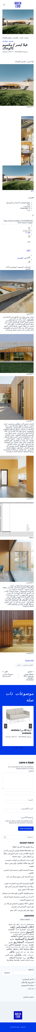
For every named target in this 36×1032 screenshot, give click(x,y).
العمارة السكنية (28, 665)
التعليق (31, 771)
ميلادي (30, 957)
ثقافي (32, 947)
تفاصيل (6, 945)
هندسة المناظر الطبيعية (27, 960)
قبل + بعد (26, 952)
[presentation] (18, 716)
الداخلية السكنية (14, 932)
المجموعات (29, 942)
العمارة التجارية (17, 934)
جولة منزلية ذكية (27, 949)
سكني (9, 949)
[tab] (20, 747)
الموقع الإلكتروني (27, 817)
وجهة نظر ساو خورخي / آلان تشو (22, 910)
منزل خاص (9, 955)
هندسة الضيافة (15, 958)
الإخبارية (23, 929)
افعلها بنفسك (30, 929)
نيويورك (24, 957)
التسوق (30, 932)
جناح (23, 947)
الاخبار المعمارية (28, 979)
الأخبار (21, 38)
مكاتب (24, 955)
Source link (29, 660)
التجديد (11, 929)
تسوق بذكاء (25, 945)
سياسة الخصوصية (27, 985)
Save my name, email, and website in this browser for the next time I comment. (19, 822)
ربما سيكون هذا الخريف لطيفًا (23, 847)
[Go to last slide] (30, 726)
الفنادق (12, 939)
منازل (19, 665)
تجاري (10, 942)
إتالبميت (20, 258)
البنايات (17, 929)
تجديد (31, 945)
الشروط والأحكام (27, 982)
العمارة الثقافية (17, 936)
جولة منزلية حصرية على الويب (13, 947)
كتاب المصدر (19, 952)
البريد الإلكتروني (26, 809)
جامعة (27, 947)
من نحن (31, 988)
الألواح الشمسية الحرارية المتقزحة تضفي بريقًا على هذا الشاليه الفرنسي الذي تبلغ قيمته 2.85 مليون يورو (19, 886)
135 (29, 232)
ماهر (11, 951)
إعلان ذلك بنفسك (13, 924)
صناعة (32, 952)
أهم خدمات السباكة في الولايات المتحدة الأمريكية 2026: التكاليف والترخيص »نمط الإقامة (19, 863)
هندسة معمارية (13, 960)
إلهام (12, 927)
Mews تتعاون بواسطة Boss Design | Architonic (29, 676)
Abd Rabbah (19, 51)
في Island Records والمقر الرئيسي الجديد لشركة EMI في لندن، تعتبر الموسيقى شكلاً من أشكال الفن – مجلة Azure (18, 854)
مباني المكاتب (30, 955)
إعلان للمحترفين (25, 926)
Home (26, 38)
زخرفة (15, 949)
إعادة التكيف (23, 924)
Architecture (30, 924)
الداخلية (22, 932)
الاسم (30, 800)
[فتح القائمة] (4, 4)
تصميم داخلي (15, 945)
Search (31, 970)
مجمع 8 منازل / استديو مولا (7, 674)
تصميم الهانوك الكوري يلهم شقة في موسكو (18, 893)
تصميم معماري (8, 41)
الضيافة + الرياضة (28, 934)
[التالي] (5, 726)
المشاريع (19, 942)
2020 (28, 250)
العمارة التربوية (29, 936)
